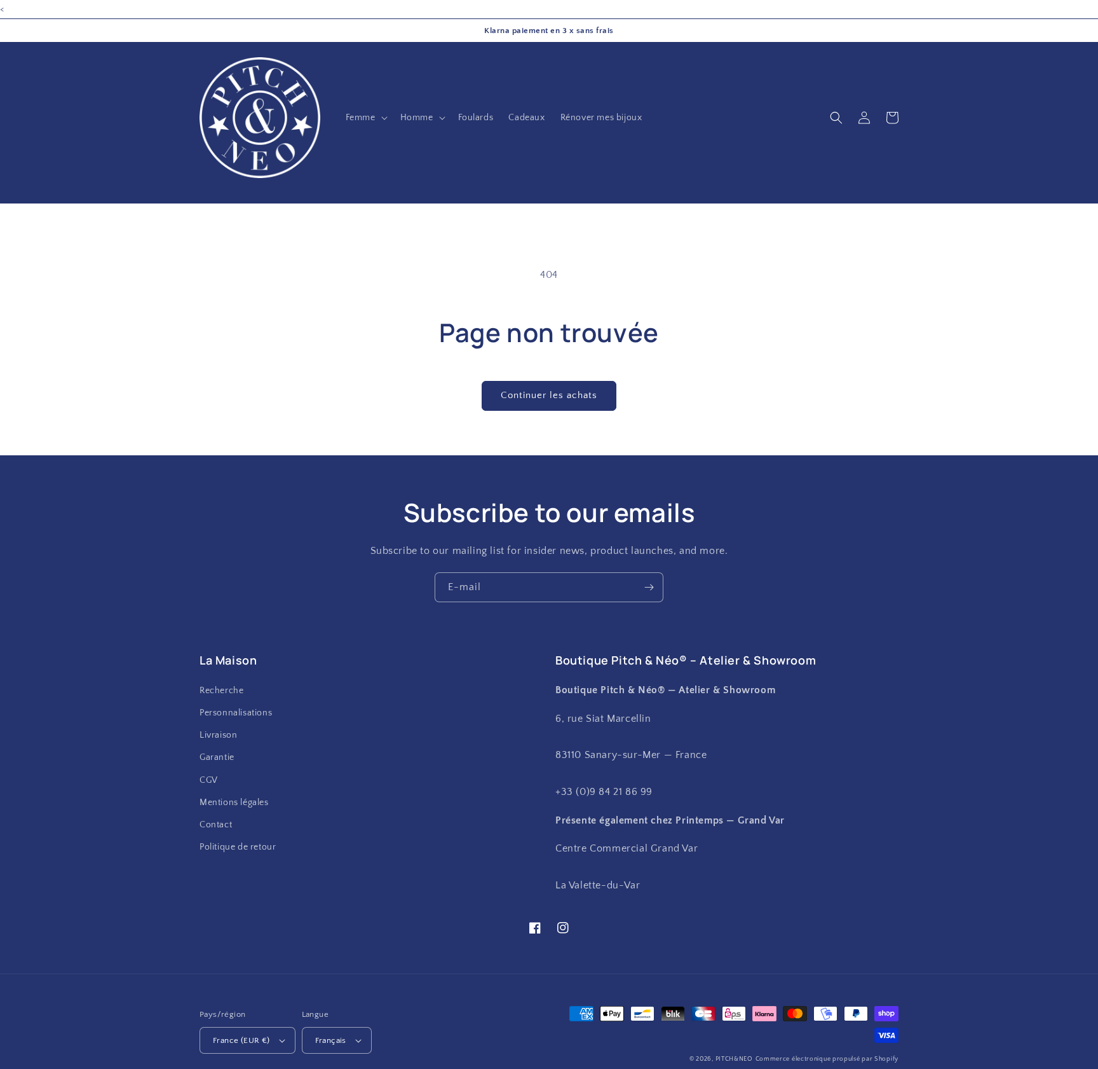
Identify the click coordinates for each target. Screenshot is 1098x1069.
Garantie (217, 757)
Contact (216, 825)
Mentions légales (234, 802)
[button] (365, 117)
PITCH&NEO (734, 1059)
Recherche (221, 691)
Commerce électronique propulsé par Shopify (827, 1059)
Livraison (218, 735)
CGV (209, 780)
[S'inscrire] (649, 587)
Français (330, 1040)
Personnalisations (236, 713)
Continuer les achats (549, 395)
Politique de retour (238, 847)
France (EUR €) (241, 1040)
